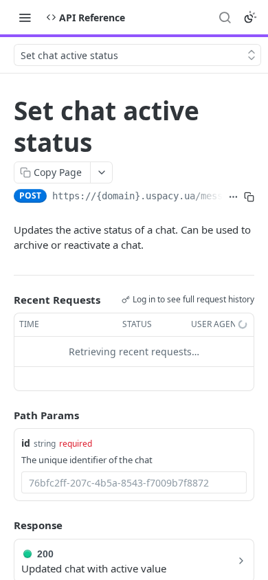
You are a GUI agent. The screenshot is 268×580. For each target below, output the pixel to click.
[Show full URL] (233, 197)
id (25, 442)
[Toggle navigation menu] (25, 17)
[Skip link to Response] (4, 526)
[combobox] (134, 482)
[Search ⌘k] (225, 17)
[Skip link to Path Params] (4, 415)
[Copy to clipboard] (249, 197)
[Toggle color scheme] (250, 17)
